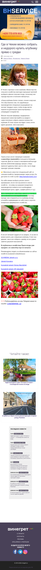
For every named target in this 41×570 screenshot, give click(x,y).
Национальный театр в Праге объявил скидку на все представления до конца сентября (19, 447)
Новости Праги (18, 433)
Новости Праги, (7, 58)
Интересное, (16, 58)
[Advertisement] (20, 328)
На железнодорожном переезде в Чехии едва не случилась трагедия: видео (20, 476)
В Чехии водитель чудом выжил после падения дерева (19, 493)
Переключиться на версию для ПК (21, 567)
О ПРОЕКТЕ (20, 533)
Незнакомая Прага (19, 442)
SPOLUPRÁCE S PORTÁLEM (20, 542)
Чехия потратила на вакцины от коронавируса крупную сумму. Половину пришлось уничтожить (20, 456)
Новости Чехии (25, 58)
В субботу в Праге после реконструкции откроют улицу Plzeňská (19, 417)
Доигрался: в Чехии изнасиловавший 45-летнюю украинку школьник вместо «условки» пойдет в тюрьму (18, 466)
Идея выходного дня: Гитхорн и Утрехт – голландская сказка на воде (19, 383)
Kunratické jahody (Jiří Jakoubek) (12, 269)
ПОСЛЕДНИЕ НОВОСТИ (18, 429)
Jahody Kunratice (7, 261)
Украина (16, 462)
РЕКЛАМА (20, 539)
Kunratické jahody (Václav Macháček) (14, 265)
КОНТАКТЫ (20, 536)
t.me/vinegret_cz (14, 303)
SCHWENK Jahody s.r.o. (9, 257)
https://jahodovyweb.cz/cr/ (28, 176)
